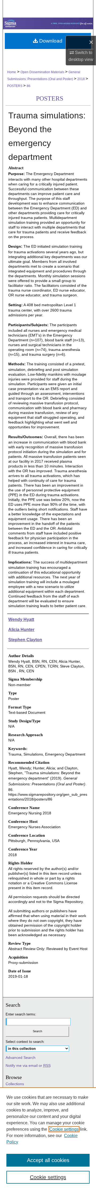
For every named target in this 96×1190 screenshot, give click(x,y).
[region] (48, 1138)
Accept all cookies (48, 1160)
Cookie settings (64, 1129)
